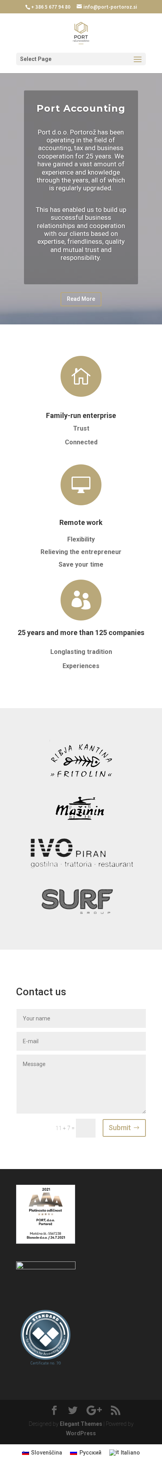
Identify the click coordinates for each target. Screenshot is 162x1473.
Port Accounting (81, 108)
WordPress (81, 1433)
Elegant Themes (81, 1424)
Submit (120, 1127)
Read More (81, 299)
